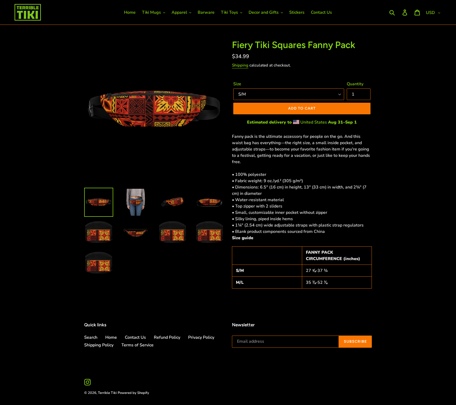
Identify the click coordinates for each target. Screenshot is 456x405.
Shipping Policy (98, 345)
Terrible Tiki (107, 392)
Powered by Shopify (133, 392)
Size (237, 84)
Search (90, 337)
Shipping (240, 65)
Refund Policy (167, 337)
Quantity (355, 84)
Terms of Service (137, 345)
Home (111, 337)
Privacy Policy (201, 337)
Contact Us (135, 337)
